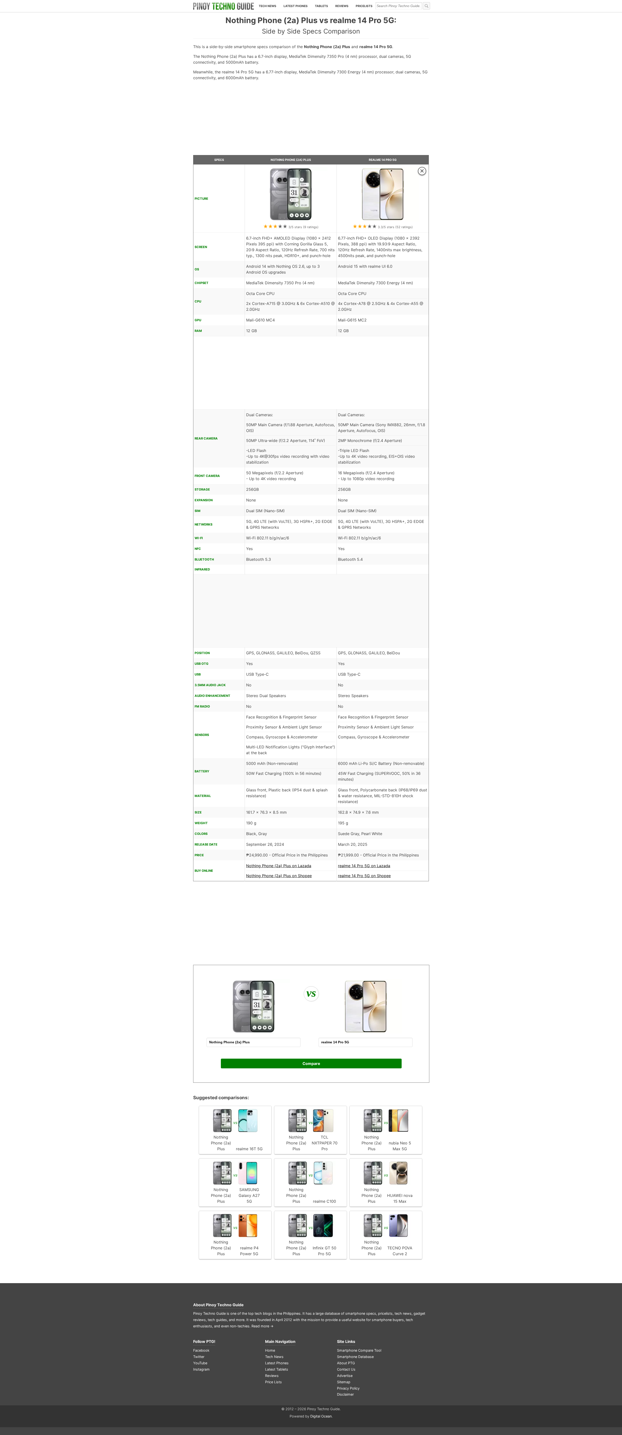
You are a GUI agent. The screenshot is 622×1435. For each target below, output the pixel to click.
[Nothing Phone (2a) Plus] (290, 220)
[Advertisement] (311, 120)
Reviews (341, 6)
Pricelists (364, 6)
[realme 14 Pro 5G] (382, 220)
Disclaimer (345, 1394)
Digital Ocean (321, 1416)
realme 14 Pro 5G (383, 160)
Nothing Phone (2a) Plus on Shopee (279, 875)
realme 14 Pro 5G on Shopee (364, 875)
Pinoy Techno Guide (225, 1304)
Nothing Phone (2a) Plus (291, 160)
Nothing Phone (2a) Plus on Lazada (278, 865)
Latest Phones (296, 6)
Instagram (201, 1369)
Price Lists (273, 1382)
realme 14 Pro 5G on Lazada (364, 865)
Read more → (262, 1326)
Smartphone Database (355, 1357)
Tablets (321, 6)
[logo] (223, 6)
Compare (311, 1063)
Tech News (267, 6)
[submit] (426, 5)
